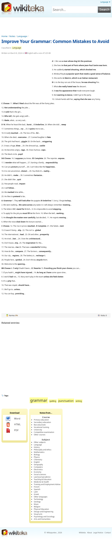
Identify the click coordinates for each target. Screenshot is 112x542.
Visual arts (38, 514)
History (37, 447)
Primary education (41, 420)
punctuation (66, 401)
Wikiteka (82, 532)
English (37, 462)
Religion (37, 506)
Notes (12, 36)
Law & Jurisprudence (42, 477)
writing (79, 401)
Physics (37, 457)
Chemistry (38, 459)
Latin (36, 492)
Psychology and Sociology (44, 516)
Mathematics (39, 452)
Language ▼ (105, 2)
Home (4, 36)
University (38, 429)
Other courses (39, 434)
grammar (38, 400)
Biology (37, 454)
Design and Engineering (43, 511)
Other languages (40, 497)
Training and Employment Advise (47, 484)
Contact (108, 532)
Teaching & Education (42, 479)
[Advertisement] (56, 25)
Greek (36, 494)
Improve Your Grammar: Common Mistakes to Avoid (55, 41)
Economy (37, 472)
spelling (52, 401)
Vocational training (41, 427)
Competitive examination (44, 432)
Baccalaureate (40, 425)
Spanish (37, 489)
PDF (16, 430)
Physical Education (41, 509)
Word (17, 418)
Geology (37, 501)
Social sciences (40, 474)
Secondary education (42, 422)
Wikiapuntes (52, 532)
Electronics (38, 469)
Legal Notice (98, 532)
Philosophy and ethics (42, 449)
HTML (17, 424)
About (89, 532)
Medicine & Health (41, 482)
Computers (38, 467)
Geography (38, 464)
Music (36, 504)
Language (22, 36)
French (36, 487)
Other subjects (40, 442)
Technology (38, 499)
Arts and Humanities (42, 519)
